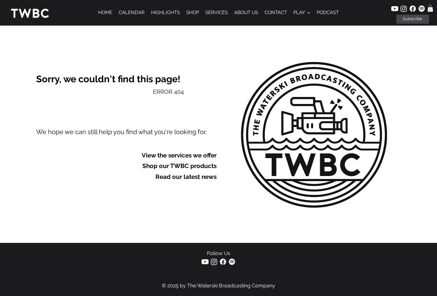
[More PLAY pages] (308, 12)
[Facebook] (413, 8)
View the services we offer (179, 155)
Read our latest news (186, 176)
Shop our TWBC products (179, 166)
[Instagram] (404, 8)
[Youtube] (395, 8)
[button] (412, 19)
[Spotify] (421, 8)
